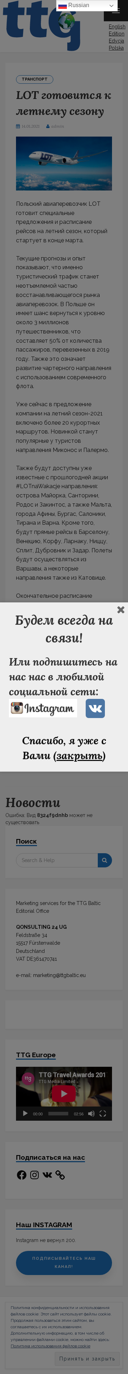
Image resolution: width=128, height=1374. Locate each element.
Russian (78, 5)
